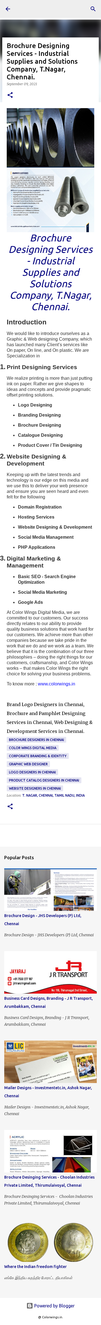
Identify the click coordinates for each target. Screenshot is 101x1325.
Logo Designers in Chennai (32, 772)
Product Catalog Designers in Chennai (44, 780)
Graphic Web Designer (28, 764)
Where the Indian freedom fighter (35, 1266)
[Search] (93, 9)
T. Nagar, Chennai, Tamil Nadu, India (53, 795)
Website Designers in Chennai (35, 788)
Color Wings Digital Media (32, 748)
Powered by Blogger (54, 1305)
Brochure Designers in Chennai (36, 740)
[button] (10, 95)
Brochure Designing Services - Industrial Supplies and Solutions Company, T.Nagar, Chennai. (50, 272)
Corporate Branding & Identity (37, 756)
